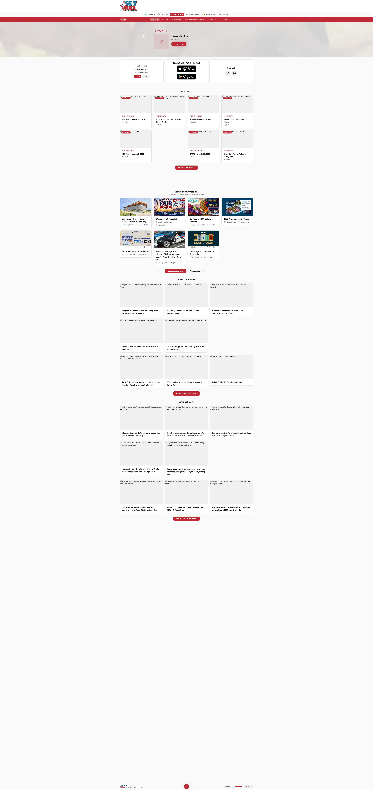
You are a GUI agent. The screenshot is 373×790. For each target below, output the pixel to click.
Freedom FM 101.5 (194, 14)
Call (139, 76)
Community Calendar (195, 19)
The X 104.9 (164, 14)
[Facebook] (228, 73)
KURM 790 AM (210, 14)
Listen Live (180, 44)
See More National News (186, 519)
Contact (225, 19)
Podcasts (178, 19)
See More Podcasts (186, 168)
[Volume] (233, 786)
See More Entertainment (186, 393)
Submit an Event (199, 271)
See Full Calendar (175, 271)
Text (147, 76)
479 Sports (161, 116)
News (212, 19)
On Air (166, 19)
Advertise (224, 14)
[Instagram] (234, 73)
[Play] (186, 786)
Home (155, 19)
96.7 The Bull (178, 14)
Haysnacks (228, 151)
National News (186, 401)
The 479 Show (128, 116)
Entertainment (186, 279)
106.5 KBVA (151, 14)
